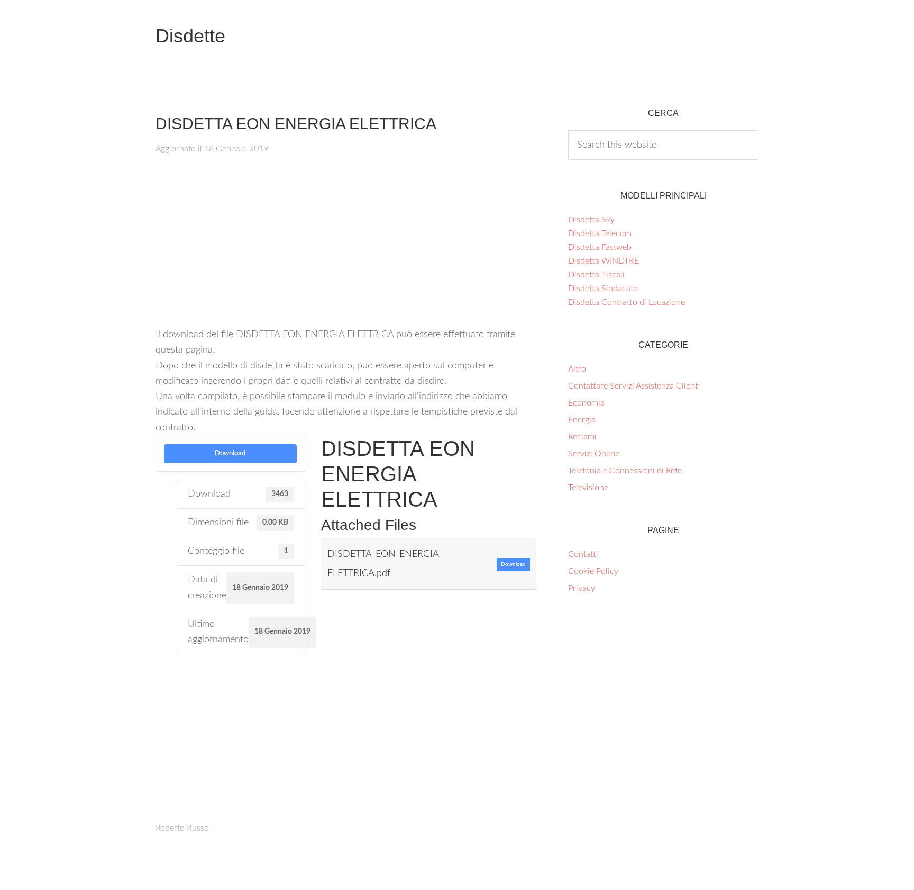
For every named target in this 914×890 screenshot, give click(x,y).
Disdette (190, 36)
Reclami (582, 437)
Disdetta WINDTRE (603, 261)
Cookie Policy (593, 571)
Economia (586, 403)
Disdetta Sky (591, 219)
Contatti (583, 554)
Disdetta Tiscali (596, 275)
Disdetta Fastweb (600, 247)
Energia (582, 420)
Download (230, 453)
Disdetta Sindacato (603, 288)
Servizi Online (593, 454)
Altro (577, 369)
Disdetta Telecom (600, 233)
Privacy (581, 588)
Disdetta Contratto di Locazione (626, 302)
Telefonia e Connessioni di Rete (625, 470)
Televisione (588, 487)
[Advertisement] (346, 248)
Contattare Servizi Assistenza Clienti (634, 386)
